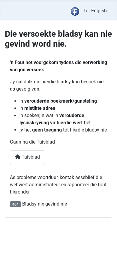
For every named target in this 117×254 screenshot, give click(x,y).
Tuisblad (30, 157)
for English (95, 11)
